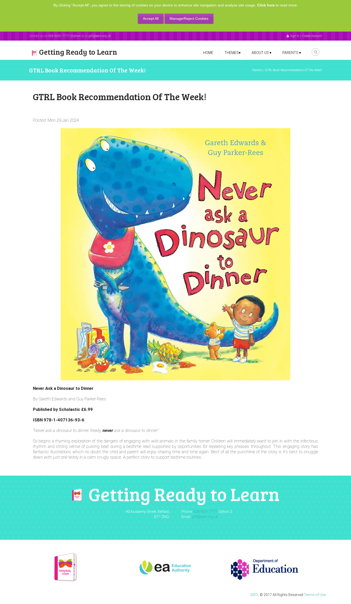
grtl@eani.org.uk (99, 36)
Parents (257, 70)
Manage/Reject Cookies (189, 18)
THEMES (232, 53)
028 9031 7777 (205, 511)
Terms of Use (315, 595)
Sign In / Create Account (306, 36)
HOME (208, 53)
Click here (266, 5)
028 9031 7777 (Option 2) (66, 36)
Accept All (151, 18)
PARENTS (291, 53)
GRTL (254, 595)
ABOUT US (261, 53)
